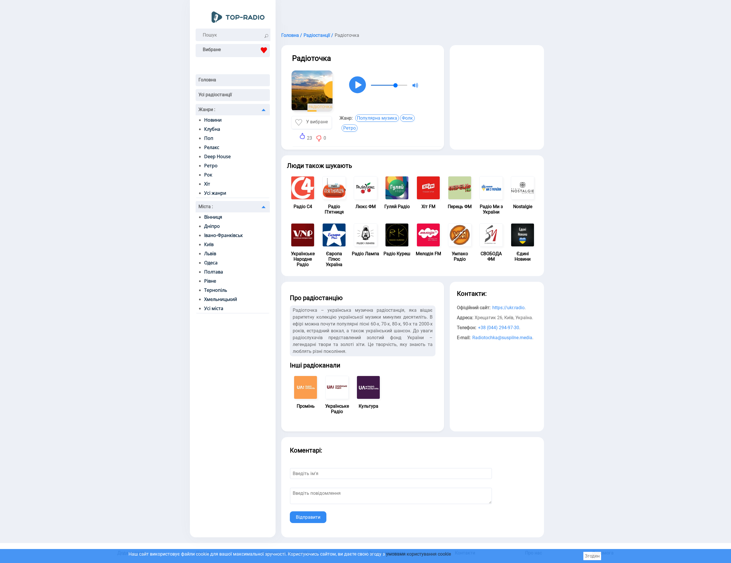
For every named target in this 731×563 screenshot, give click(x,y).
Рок (208, 175)
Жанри (206, 109)
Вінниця (213, 217)
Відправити (308, 517)
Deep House (217, 156)
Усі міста (213, 308)
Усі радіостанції (215, 94)
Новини (213, 120)
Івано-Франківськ (223, 235)
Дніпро (212, 226)
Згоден (592, 556)
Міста (205, 206)
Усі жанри (215, 193)
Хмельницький (220, 299)
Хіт (207, 184)
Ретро (211, 165)
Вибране (212, 49)
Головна (207, 80)
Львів (210, 253)
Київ (209, 244)
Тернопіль (215, 290)
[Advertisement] (412, 14)
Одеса (211, 263)
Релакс (211, 147)
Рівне (210, 281)
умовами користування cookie (418, 554)
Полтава (213, 272)
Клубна (212, 129)
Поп (208, 138)
